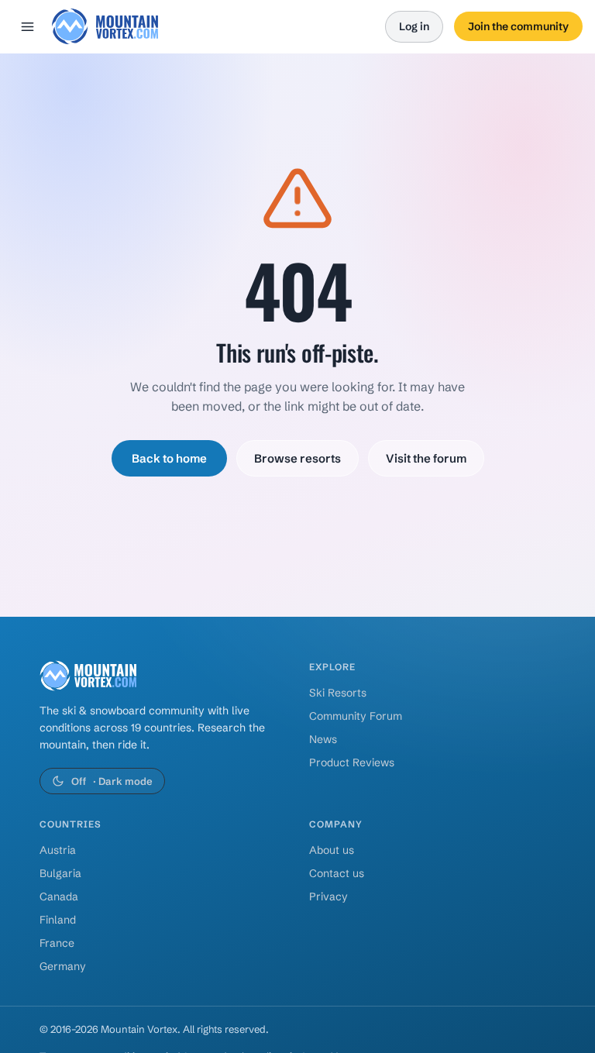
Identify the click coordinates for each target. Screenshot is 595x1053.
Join (518, 26)
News (323, 739)
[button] (105, 26)
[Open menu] (27, 26)
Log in (414, 26)
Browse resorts (297, 458)
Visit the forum (426, 458)
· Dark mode (112, 781)
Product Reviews (351, 762)
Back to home (169, 458)
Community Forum (355, 716)
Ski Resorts (337, 693)
